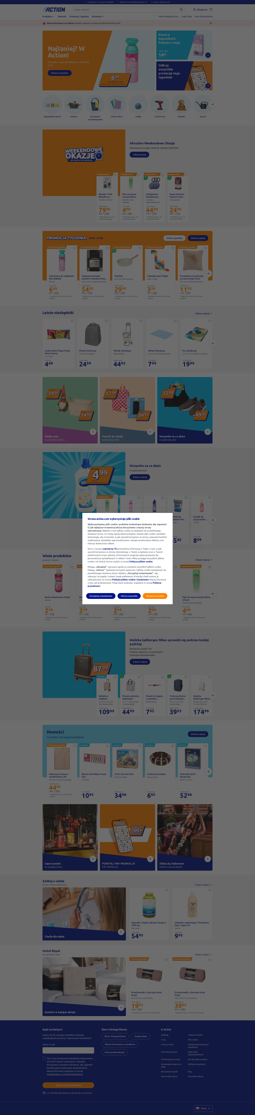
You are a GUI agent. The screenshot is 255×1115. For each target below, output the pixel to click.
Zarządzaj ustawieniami (100, 596)
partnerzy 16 (109, 549)
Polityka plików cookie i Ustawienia (130, 579)
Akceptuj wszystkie (155, 596)
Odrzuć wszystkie (129, 596)
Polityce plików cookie (141, 561)
